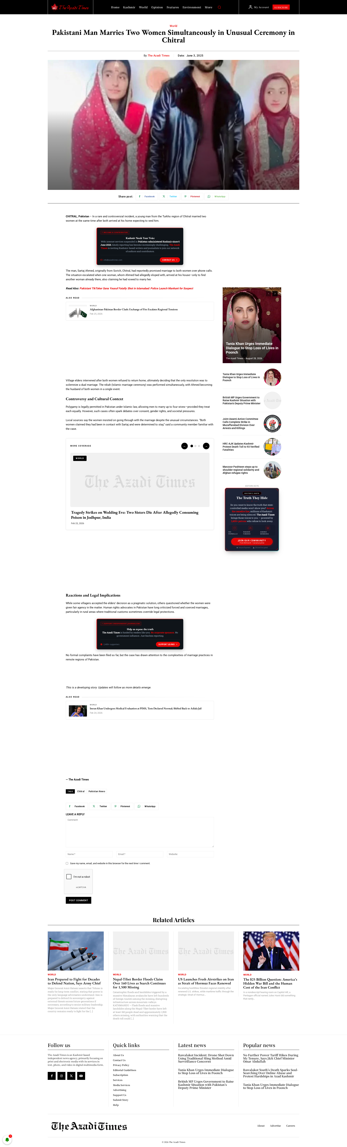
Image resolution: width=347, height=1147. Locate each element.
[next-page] (275, 293)
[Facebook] (52, 1076)
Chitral (81, 791)
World (173, 26)
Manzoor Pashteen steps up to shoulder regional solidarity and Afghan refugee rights (241, 469)
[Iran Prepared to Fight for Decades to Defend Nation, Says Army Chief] (76, 951)
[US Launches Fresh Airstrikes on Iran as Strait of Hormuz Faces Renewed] (206, 951)
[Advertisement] (140, 351)
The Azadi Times (159, 55)
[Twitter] (71, 1076)
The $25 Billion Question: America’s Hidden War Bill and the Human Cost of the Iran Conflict (270, 983)
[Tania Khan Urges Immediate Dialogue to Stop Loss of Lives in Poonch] (252, 325)
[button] (219, 7)
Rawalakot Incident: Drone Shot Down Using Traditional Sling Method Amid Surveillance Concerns (206, 1058)
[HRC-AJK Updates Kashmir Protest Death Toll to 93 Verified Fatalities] (272, 447)
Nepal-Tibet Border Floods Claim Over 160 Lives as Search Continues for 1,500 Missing (139, 983)
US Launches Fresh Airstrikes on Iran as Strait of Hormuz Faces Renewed (206, 981)
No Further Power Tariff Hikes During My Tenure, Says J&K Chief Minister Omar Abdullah (270, 1058)
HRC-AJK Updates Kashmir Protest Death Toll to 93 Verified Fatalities (241, 446)
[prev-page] (268, 293)
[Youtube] (81, 1076)
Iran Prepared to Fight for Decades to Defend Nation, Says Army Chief (74, 981)
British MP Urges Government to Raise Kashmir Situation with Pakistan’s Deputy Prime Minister (241, 400)
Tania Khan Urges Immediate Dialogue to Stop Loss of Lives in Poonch (252, 347)
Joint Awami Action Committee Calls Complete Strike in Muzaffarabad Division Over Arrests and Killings (240, 423)
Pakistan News (97, 791)
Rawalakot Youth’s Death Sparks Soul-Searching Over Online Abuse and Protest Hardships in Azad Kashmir (270, 1073)
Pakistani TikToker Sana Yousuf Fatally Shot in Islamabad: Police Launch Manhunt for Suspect (136, 288)
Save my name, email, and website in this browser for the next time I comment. (110, 863)
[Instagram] (61, 1076)
